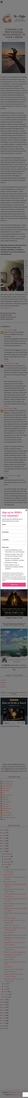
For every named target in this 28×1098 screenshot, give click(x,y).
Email (4, 524)
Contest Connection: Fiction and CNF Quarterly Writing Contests (14, 555)
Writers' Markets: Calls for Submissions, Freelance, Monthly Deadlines (14, 567)
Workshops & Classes (11, 562)
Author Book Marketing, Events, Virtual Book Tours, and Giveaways (14, 551)
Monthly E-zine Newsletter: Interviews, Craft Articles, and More (14, 559)
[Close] (26, 510)
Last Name (5, 539)
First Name (5, 532)
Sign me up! (14, 584)
